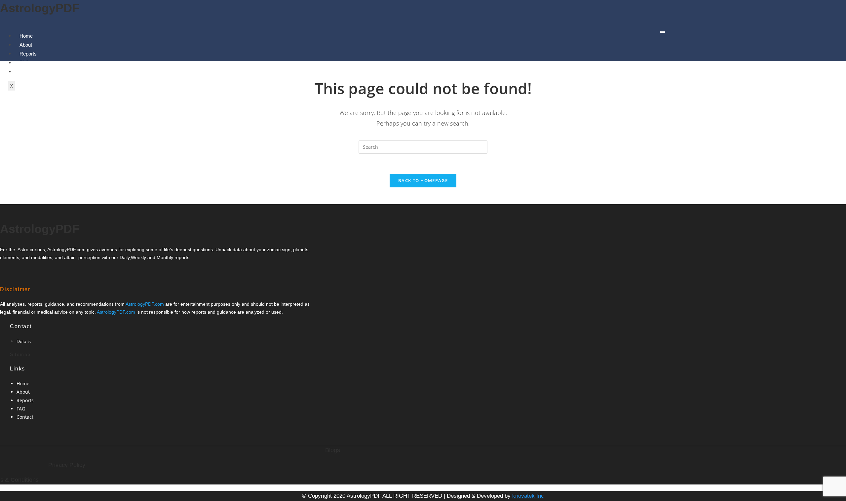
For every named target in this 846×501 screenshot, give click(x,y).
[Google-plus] (25, 272)
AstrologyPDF (39, 8)
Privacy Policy (66, 465)
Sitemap (20, 354)
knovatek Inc (528, 496)
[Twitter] (18, 272)
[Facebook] (12, 272)
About (25, 45)
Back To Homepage (423, 180)
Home (26, 36)
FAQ (21, 408)
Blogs (332, 450)
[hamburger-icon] (662, 32)
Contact (25, 417)
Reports (28, 54)
